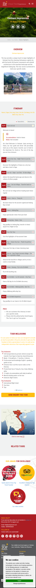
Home (9, 40)
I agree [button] (19, 580)
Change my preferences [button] (19, 583)
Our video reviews (17, 506)
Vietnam (21, 553)
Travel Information (6, 555)
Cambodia (21, 555)
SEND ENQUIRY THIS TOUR (18, 395)
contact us (28, 520)
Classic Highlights (23, 40)
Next (34, 84)
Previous (2, 84)
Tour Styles (15, 40)
